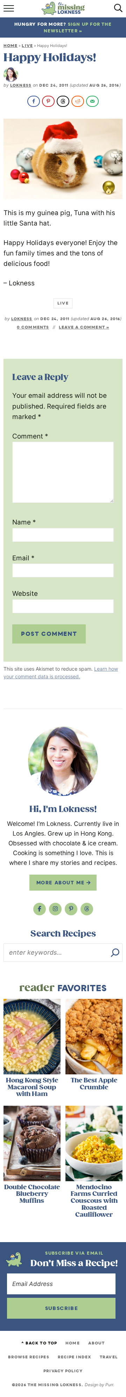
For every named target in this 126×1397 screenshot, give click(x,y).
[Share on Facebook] (33, 101)
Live (27, 46)
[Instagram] (55, 909)
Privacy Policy (62, 1371)
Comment (30, 436)
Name (24, 522)
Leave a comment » (84, 327)
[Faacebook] (39, 909)
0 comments (33, 327)
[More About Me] (63, 761)
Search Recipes (63, 933)
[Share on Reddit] (77, 101)
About (96, 1343)
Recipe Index (74, 1357)
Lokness (20, 85)
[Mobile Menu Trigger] (10, 10)
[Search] (115, 952)
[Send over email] (92, 101)
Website (25, 594)
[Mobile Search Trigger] (116, 10)
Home (11, 46)
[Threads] (86, 909)
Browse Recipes (28, 1357)
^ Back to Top (39, 1343)
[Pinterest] (71, 909)
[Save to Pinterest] (48, 101)
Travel (109, 1357)
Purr (109, 1384)
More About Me (61, 882)
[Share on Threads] (63, 101)
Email (23, 558)
